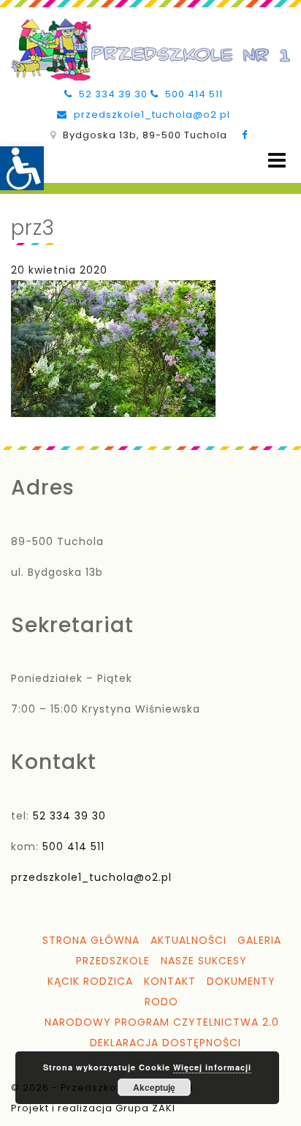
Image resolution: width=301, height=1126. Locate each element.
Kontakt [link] (170, 981)
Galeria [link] (259, 940)
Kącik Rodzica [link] (90, 981)
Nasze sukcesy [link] (204, 960)
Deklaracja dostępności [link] (165, 1042)
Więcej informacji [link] (212, 1067)
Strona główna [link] (91, 940)
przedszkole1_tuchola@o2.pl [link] (150, 114)
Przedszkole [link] (113, 960)
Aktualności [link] (188, 940)
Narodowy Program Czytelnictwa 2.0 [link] (162, 1022)
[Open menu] (277, 160)
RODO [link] (161, 1001)
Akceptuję (154, 1087)
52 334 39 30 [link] (112, 94)
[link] (22, 168)
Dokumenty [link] (241, 981)
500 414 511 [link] (192, 94)
